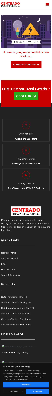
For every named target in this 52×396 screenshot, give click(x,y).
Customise (13, 391)
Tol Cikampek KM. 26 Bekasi (26, 188)
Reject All (37, 391)
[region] (26, 379)
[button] (26, 125)
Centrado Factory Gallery (15, 352)
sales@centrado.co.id (26, 163)
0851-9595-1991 (26, 138)
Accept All (26, 385)
